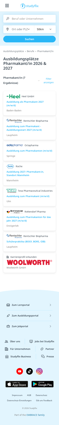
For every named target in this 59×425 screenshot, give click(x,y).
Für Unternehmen (20, 348)
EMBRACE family (36, 414)
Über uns (15, 341)
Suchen (29, 39)
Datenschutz (41, 395)
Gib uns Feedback (44, 400)
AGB (29, 395)
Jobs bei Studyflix (44, 341)
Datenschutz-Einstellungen (19, 400)
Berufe (30, 51)
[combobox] (20, 29)
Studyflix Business (20, 356)
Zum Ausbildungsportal (25, 315)
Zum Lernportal (21, 304)
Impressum (17, 395)
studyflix (32, 6)
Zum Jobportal (20, 326)
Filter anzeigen (49, 80)
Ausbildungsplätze (13, 51)
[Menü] (7, 6)
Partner (50, 348)
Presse (50, 356)
